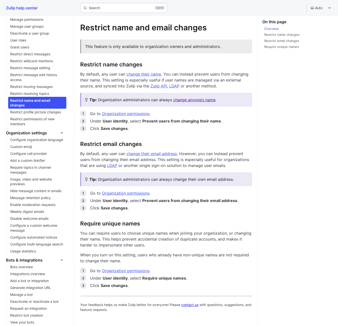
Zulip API (158, 85)
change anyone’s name (194, 99)
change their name (143, 74)
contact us (189, 305)
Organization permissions (125, 113)
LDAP (174, 85)
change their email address (151, 153)
